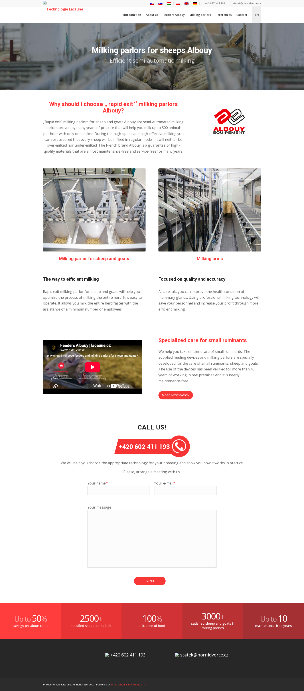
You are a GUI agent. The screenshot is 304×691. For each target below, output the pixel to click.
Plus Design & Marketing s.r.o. (129, 684)
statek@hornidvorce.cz (246, 3)
